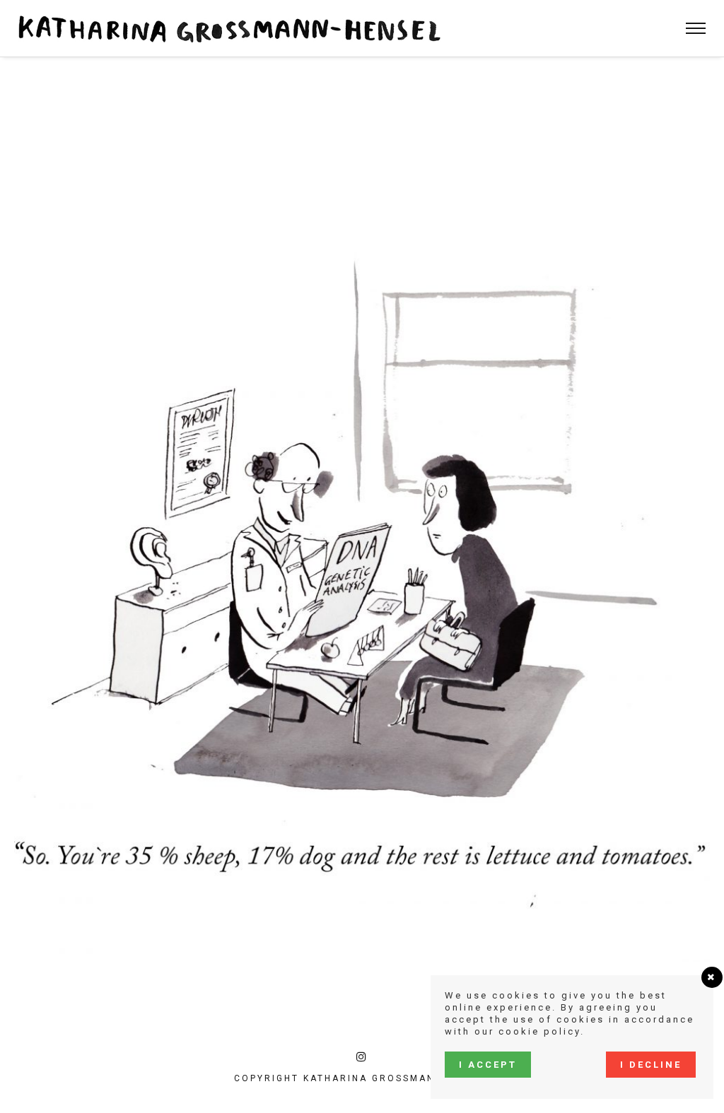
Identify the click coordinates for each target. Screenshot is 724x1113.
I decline (651, 1064)
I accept (488, 1064)
